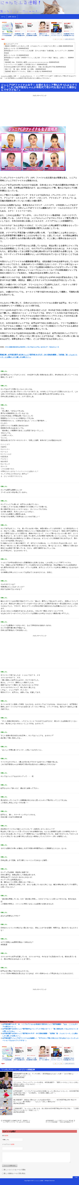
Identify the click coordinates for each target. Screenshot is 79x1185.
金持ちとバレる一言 (11, 48)
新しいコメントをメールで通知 (14, 1169)
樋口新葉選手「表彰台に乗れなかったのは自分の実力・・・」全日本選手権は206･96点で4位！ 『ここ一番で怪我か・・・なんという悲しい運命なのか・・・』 (44, 1100)
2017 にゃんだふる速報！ (37, 1180)
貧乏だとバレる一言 (11, 55)
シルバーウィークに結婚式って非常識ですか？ (20, 64)
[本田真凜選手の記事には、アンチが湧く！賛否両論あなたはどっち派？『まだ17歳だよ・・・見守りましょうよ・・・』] (6, 1076)
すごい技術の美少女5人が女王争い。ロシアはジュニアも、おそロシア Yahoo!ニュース (32, 347)
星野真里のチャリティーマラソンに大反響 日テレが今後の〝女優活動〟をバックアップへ (35, 51)
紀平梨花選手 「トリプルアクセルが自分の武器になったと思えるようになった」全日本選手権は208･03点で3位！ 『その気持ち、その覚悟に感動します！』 (46, 1092)
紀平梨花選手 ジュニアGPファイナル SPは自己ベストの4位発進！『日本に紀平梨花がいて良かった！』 (59, 1121)
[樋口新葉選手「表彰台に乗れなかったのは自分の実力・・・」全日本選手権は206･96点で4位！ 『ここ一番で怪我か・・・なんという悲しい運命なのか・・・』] (6, 1102)
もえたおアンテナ (12, 44)
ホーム (3, 16)
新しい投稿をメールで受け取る (14, 1173)
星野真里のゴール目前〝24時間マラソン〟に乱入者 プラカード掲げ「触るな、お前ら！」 (35, 57)
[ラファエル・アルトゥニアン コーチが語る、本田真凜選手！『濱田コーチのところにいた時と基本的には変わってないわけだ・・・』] (6, 1084)
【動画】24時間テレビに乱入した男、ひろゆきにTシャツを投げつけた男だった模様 (33, 46)
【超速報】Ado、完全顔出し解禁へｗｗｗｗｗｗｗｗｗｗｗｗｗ (26, 62)
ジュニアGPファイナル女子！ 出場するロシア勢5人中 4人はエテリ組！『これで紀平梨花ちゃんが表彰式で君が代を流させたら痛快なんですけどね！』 (39, 87)
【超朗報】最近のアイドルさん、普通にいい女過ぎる (22, 71)
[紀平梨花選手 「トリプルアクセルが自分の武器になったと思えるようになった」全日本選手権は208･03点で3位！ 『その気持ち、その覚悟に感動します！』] (6, 1093)
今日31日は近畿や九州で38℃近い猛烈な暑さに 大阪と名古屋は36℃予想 (29, 67)
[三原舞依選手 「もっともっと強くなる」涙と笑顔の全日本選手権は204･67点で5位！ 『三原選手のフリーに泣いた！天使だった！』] (6, 1111)
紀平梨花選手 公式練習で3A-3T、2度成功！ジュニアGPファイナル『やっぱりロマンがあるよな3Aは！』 (16, 1121)
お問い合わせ (12, 16)
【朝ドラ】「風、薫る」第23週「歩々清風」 (19, 69)
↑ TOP (75, 1177)
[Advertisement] (39, 111)
